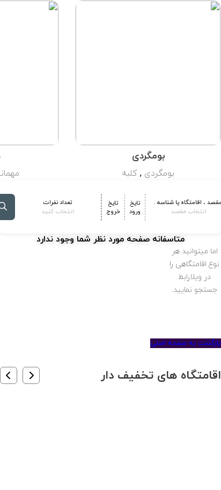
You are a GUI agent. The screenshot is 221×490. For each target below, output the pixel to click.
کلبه (129, 173)
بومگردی (159, 173)
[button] (31, 375)
